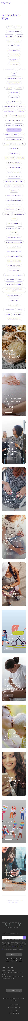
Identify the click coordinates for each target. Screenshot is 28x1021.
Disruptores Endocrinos (14, 78)
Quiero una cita (14, 1017)
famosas (8, 125)
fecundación (18, 125)
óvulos (20, 228)
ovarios (14, 219)
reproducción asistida (14, 265)
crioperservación (9, 69)
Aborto (18, 27)
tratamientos (14, 300)
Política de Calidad (14, 1013)
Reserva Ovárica (14, 270)
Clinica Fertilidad (14, 55)
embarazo (9, 87)
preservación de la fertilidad (14, 242)
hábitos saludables (18, 144)
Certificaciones (13, 990)
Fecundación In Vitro (14, 130)
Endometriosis (14, 92)
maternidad (14, 190)
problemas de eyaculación (14, 256)
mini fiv (20, 209)
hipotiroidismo (14, 153)
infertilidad (21, 158)
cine (18, 45)
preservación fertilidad (14, 247)
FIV (22, 134)
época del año (14, 97)
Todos (10, 27)
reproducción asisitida (14, 261)
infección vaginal (9, 158)
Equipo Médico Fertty (14, 102)
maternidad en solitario (14, 200)
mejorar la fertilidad (14, 205)
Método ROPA (10, 209)
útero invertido (14, 305)
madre (8, 186)
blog (9, 41)
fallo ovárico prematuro (14, 120)
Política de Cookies (14, 1004)
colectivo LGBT (14, 59)
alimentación (9, 36)
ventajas (20, 309)
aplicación (20, 36)
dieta (14, 73)
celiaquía (10, 45)
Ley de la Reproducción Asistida (14, 181)
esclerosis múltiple (9, 106)
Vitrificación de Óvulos (14, 319)
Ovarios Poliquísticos (14, 223)
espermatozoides (9, 111)
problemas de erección (14, 251)
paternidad (14, 233)
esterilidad (21, 111)
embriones (19, 87)
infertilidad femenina (14, 162)
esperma (21, 106)
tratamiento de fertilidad (14, 284)
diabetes (21, 69)
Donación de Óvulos (14, 83)
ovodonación (10, 228)
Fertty (15, 134)
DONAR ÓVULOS (14, 954)
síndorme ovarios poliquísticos (14, 275)
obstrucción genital (18, 214)
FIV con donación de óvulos (14, 139)
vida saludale (18, 314)
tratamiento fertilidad (14, 295)
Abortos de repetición (14, 31)
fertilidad (7, 134)
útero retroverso (9, 309)
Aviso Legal (14, 1010)
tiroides (20, 279)
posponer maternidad (14, 237)
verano (8, 314)
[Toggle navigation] (25, 3)
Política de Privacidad (14, 1007)
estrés (5, 116)
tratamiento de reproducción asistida (14, 290)
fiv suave (6, 144)
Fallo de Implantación (17, 116)
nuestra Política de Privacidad (17, 946)
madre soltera (18, 186)
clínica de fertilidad (14, 50)
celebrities (17, 41)
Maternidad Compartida (14, 195)
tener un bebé (10, 279)
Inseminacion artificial (14, 172)
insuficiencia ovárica (14, 176)
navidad (6, 214)
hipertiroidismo (14, 148)
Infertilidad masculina (14, 167)
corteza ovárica (14, 64)
